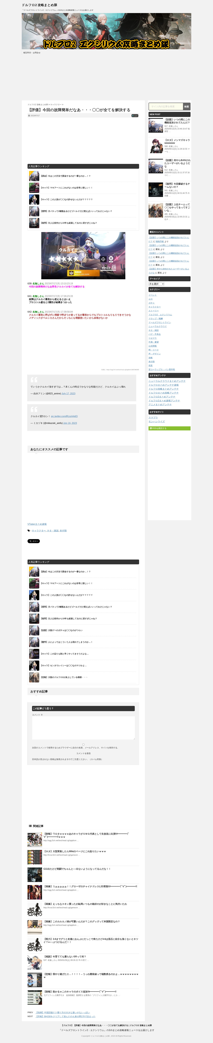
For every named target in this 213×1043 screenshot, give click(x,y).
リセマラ (153, 338)
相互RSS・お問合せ (31, 53)
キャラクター (39, 530)
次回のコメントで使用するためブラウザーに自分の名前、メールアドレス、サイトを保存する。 (75, 747)
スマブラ (153, 417)
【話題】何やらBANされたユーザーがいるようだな (177, 163)
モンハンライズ (157, 421)
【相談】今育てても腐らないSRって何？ (64, 956)
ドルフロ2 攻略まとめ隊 (39, 5)
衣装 (151, 365)
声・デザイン (155, 354)
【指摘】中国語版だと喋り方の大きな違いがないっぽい (63, 1012)
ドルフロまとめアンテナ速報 (164, 385)
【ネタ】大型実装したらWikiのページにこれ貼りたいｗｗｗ (74, 851)
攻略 (151, 358)
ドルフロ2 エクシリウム (160, 314)
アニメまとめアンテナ (160, 404)
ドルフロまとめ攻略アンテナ (164, 393)
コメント (37, 715)
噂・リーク (154, 350)
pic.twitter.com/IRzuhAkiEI (64, 416)
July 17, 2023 (68, 393)
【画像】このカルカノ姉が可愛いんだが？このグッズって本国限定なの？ (81, 921)
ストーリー (154, 311)
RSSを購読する (159, 428)
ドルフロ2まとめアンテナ (162, 396)
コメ (135, 116)
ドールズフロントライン (160, 322)
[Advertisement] (106, 77)
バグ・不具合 (155, 334)
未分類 (63, 530)
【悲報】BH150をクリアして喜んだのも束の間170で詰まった (65, 1016)
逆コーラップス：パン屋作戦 (162, 369)
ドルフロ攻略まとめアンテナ (164, 389)
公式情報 (153, 346)
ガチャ (152, 303)
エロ (151, 299)
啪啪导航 (160, 241)
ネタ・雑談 (53, 530)
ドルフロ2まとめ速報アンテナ (164, 400)
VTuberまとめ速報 (37, 524)
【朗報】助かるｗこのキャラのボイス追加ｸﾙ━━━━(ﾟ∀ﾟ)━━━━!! (79, 991)
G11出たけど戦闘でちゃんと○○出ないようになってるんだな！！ (77, 869)
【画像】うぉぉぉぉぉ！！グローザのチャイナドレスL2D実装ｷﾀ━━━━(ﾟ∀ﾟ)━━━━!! (90, 886)
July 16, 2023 (70, 423)
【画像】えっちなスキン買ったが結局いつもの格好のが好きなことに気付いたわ (85, 904)
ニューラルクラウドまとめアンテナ (167, 381)
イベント (153, 295)
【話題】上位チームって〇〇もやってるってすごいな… (177, 207)
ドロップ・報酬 (156, 318)
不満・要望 (154, 342)
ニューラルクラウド (158, 326)
